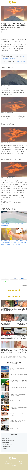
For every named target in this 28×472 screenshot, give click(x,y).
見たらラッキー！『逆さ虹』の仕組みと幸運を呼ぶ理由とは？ (18, 369)
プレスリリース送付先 (7, 444)
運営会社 (5, 448)
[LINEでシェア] (12, 32)
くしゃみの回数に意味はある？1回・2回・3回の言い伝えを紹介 (18, 388)
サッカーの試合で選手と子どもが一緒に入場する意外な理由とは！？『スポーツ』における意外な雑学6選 (18, 381)
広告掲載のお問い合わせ (8, 446)
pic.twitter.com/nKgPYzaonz (9, 58)
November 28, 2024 (20, 61)
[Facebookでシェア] (5, 32)
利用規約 (20, 463)
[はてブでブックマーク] (8, 32)
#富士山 (23, 56)
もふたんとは (7, 461)
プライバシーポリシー (8, 463)
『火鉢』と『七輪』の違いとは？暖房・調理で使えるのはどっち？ (18, 375)
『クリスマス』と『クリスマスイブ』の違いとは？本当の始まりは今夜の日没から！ (18, 421)
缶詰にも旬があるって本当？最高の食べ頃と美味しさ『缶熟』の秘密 (18, 408)
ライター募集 (6, 442)
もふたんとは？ (6, 438)
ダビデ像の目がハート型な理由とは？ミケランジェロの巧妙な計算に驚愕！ (18, 401)
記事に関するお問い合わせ (8, 440)
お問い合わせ (14, 465)
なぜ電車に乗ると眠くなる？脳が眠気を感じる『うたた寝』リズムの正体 (18, 395)
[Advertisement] (14, 263)
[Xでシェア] (1, 32)
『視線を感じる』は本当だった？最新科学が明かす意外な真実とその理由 (18, 414)
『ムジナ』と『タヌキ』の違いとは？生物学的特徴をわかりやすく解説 (18, 428)
